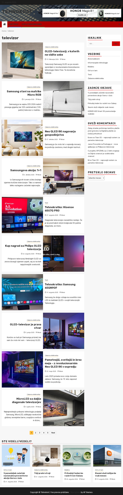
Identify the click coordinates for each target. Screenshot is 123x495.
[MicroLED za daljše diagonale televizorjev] (63, 408)
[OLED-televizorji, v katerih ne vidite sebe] (22, 60)
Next (53, 433)
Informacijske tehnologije (98, 63)
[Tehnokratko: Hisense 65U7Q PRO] (22, 215)
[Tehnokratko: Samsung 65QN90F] (22, 292)
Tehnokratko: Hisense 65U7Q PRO (59, 209)
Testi (46, 203)
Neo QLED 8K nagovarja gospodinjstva (60, 133)
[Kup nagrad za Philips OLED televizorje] (63, 253)
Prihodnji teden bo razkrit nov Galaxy (102, 103)
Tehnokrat (17, 12)
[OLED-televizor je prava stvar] (63, 331)
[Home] (4, 24)
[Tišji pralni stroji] (46, 456)
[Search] (119, 24)
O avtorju (13, 24)
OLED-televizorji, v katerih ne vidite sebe (62, 53)
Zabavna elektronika (51, 47)
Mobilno (91, 67)
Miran (63, 59)
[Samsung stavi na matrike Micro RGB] (63, 99)
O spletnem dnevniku (32, 24)
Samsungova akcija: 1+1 (25, 170)
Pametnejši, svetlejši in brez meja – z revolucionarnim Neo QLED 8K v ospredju (63, 363)
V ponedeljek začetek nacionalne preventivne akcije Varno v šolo (16, 475)
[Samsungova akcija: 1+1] (63, 176)
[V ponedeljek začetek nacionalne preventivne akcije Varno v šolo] (16, 456)
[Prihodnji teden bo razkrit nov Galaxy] (77, 456)
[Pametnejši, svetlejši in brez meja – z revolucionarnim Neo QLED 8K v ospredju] (22, 369)
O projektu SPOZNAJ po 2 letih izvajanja (103, 151)
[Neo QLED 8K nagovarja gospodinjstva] (22, 138)
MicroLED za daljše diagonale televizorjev (26, 400)
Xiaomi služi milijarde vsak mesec (101, 107)
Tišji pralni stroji (94, 99)
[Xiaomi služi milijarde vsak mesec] (107, 456)
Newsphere (75, 492)
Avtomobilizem (94, 59)
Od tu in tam (92, 70)
